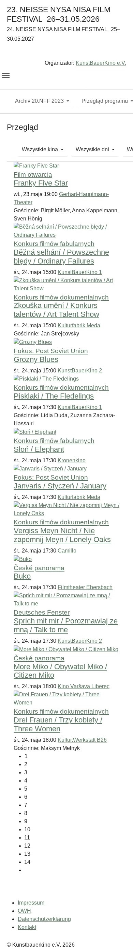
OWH (24, 911)
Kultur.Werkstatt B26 (82, 740)
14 (27, 862)
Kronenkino (72, 460)
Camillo (67, 551)
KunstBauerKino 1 (80, 272)
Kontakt (27, 927)
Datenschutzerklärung (44, 919)
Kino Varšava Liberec (83, 686)
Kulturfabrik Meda (79, 325)
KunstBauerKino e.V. (101, 63)
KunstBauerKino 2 (80, 370)
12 (27, 846)
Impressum (31, 903)
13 (27, 854)
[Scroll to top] (118, 934)
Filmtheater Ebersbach (85, 587)
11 (27, 837)
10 (27, 829)
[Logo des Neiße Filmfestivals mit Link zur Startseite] (66, 52)
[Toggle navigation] (6, 75)
